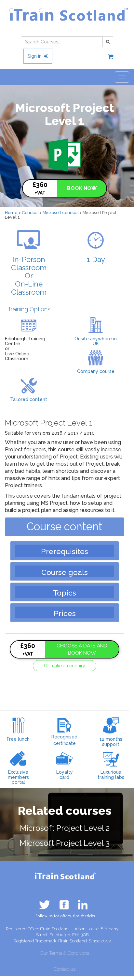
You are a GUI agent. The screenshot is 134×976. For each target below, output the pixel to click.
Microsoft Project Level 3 (65, 843)
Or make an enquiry (64, 665)
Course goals (64, 572)
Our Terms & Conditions (64, 953)
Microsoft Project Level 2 (65, 828)
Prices (65, 613)
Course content (64, 526)
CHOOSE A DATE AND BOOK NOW (82, 649)
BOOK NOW (82, 188)
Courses (30, 212)
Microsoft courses (60, 212)
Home (11, 212)
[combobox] (61, 41)
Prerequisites (64, 551)
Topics (64, 593)
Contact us (64, 969)
